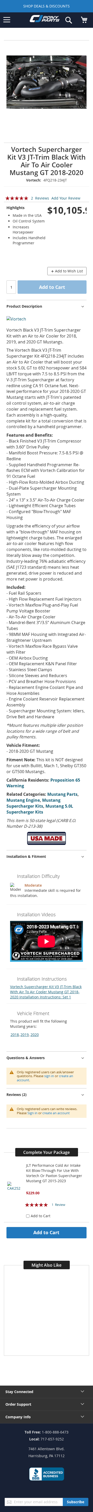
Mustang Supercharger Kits (33, 803)
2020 (34, 1034)
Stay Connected (19, 1391)
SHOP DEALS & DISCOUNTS (46, 6)
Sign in (32, 1113)
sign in (49, 1076)
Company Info (18, 1416)
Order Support (18, 1404)
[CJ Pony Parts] (44, 19)
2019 (24, 1034)
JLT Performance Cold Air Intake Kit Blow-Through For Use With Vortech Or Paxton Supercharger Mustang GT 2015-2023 (54, 1173)
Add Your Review (65, 198)
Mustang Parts (62, 794)
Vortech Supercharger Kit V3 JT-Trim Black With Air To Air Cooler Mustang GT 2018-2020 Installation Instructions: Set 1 (46, 991)
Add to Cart (46, 1232)
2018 (15, 1034)
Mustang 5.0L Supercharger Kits (39, 809)
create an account (56, 1113)
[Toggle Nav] (7, 19)
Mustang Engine (23, 800)
